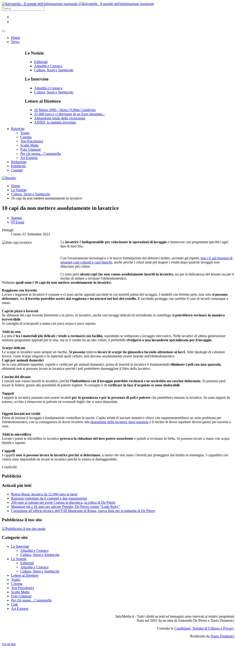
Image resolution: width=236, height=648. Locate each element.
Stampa (16, 218)
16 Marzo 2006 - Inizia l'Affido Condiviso (65, 110)
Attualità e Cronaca (48, 66)
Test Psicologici (22, 588)
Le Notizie (19, 190)
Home (15, 186)
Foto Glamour (21, 596)
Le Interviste (20, 546)
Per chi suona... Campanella (31, 600)
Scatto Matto (20, 592)
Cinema (16, 584)
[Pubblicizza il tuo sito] (23, 529)
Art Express (19, 608)
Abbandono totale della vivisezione (59, 118)
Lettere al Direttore (24, 575)
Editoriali (40, 62)
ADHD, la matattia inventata (55, 122)
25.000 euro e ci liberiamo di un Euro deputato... (69, 114)
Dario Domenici (222, 636)
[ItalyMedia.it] (78, 4)
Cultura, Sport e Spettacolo (53, 70)
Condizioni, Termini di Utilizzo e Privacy (204, 628)
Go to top (9, 644)
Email (19, 222)
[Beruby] (9, 178)
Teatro (15, 579)
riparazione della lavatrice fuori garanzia (119, 422)
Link (14, 604)
